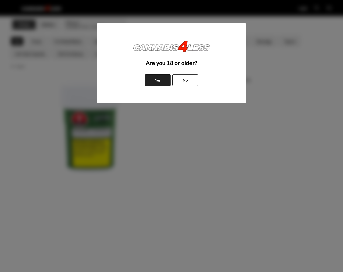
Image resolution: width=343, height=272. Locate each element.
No (185, 80)
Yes (158, 80)
